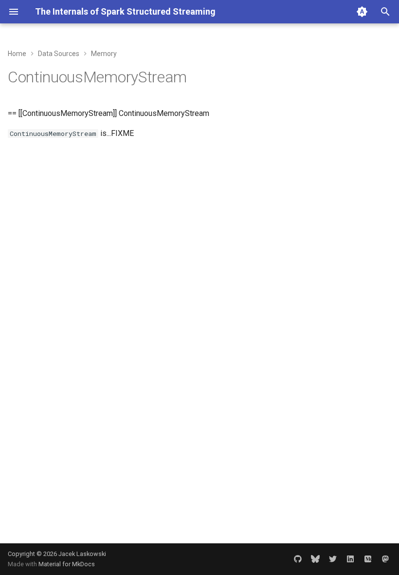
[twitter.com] (333, 559)
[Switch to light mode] (362, 11)
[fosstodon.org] (385, 559)
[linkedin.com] (350, 559)
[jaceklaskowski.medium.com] (368, 559)
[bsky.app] (315, 559)
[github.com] (298, 559)
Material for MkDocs (66, 564)
